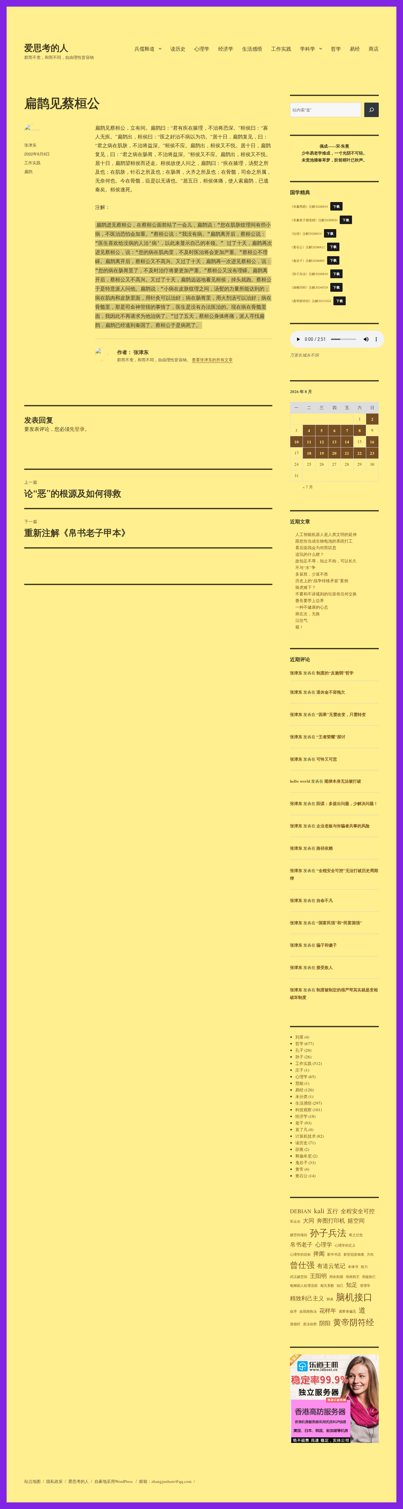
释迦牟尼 (303, 1156)
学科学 (307, 48)
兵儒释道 (144, 48)
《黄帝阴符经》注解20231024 (310, 301)
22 (359, 453)
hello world (300, 781)
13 (334, 442)
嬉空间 (356, 1220)
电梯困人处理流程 (304, 1285)
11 (309, 442)
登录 (80, 428)
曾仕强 (302, 1264)
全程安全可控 (358, 1211)
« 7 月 (308, 487)
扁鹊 (28, 171)
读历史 (177, 48)
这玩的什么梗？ (309, 554)
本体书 (353, 1266)
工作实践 (281, 48)
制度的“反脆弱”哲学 (335, 673)
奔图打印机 (331, 1220)
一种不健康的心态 (311, 607)
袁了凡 (301, 1129)
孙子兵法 (328, 1232)
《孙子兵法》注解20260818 (309, 274)
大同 (308, 1220)
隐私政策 (54, 1481)
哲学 (336, 48)
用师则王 (353, 1277)
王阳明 (318, 1276)
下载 (336, 206)
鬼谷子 (301, 1162)
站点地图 (32, 1481)
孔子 (299, 1050)
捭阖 (319, 1253)
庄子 (299, 1070)
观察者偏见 (347, 1311)
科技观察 (303, 1109)
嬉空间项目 (298, 1235)
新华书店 (334, 1254)
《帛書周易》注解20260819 (309, 206)
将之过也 (356, 1235)
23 (372, 453)
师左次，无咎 (307, 614)
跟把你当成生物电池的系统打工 (324, 541)
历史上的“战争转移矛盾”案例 (321, 580)
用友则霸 (336, 1277)
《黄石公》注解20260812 (307, 247)
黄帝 (299, 1169)
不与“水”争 (305, 567)
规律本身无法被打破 (342, 781)
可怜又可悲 (326, 759)
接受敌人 (324, 967)
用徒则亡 (369, 1277)
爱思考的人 (46, 47)
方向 (370, 1254)
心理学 (201, 48)
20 (334, 453)
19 (322, 453)
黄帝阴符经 (353, 1321)
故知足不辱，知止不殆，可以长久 (326, 561)
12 (322, 442)
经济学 (225, 48)
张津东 (30, 145)
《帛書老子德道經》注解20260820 (313, 220)
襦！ (299, 627)
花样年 (327, 1310)
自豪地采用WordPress (113, 1481)
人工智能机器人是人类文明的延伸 (326, 534)
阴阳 (325, 1323)
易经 (355, 48)
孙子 (299, 1057)
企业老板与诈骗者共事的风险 (343, 826)
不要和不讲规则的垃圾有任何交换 (326, 594)
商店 (374, 48)
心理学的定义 (345, 1245)
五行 (332, 1211)
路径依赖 (324, 848)
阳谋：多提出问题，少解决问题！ (347, 803)
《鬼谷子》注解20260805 (307, 260)
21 (347, 453)
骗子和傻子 (326, 945)
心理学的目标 (300, 1254)
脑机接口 (354, 1297)
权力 (364, 1266)
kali (319, 1210)
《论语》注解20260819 (305, 233)
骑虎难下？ (305, 587)
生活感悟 (252, 48)
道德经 (295, 1324)
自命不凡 (324, 900)
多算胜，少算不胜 (311, 574)
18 (309, 453)
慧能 (299, 1083)
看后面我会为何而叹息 (315, 547)
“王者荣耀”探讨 (330, 737)
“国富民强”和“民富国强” (339, 923)
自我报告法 (308, 1311)
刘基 (299, 1037)
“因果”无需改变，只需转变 (341, 714)
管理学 (365, 1285)
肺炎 (329, 1299)
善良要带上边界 (309, 600)
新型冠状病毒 (353, 1254)
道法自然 (310, 1324)
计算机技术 (305, 1136)
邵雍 (299, 1149)
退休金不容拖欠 (330, 692)
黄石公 (301, 1176)
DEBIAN (300, 1211)
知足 (351, 1284)
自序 (293, 1311)
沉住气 (301, 620)
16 (372, 442)
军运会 (295, 1221)
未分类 (301, 1096)
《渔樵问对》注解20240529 (309, 287)
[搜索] (371, 110)
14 (347, 442)
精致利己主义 (307, 1298)
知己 (340, 1285)
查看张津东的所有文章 (212, 360)
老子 (299, 1123)
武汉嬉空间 (298, 1277)
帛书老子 (301, 1244)
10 (296, 442)
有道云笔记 (331, 1266)
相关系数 (327, 1285)
